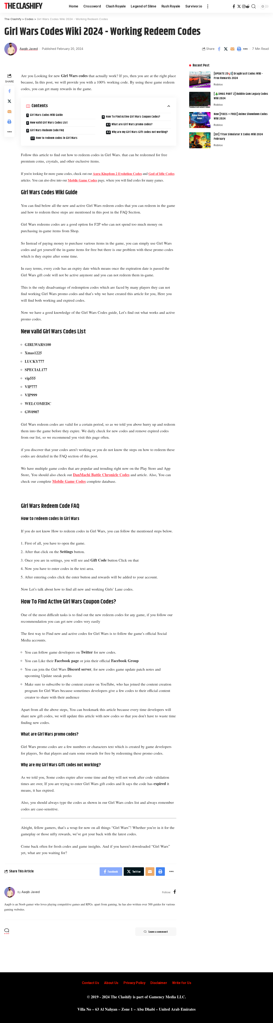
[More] (245, 49)
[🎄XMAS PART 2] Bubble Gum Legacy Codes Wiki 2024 (241, 96)
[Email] (232, 49)
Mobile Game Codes (82, 180)
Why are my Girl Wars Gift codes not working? (140, 132)
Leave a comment (158, 931)
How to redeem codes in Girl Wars (56, 138)
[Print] (239, 49)
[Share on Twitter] (226, 49)
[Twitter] (239, 6)
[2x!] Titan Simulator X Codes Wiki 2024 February (238, 136)
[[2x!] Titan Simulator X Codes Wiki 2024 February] (200, 140)
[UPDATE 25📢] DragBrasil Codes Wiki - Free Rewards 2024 (238, 76)
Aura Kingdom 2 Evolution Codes (117, 173)
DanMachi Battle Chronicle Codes (101, 474)
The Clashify (23, 6)
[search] (253, 6)
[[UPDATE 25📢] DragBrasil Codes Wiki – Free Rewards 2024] (200, 80)
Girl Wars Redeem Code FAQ (47, 130)
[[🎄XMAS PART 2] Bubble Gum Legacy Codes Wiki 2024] (200, 100)
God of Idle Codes (161, 173)
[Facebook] (234, 6)
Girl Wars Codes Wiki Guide (46, 115)
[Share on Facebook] (219, 49)
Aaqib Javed (29, 49)
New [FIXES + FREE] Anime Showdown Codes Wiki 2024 (241, 116)
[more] (208, 6)
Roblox (218, 84)
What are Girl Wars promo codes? (132, 124)
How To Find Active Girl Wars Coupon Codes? (133, 116)
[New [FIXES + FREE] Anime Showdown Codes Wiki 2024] (200, 120)
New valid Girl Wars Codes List (49, 122)
